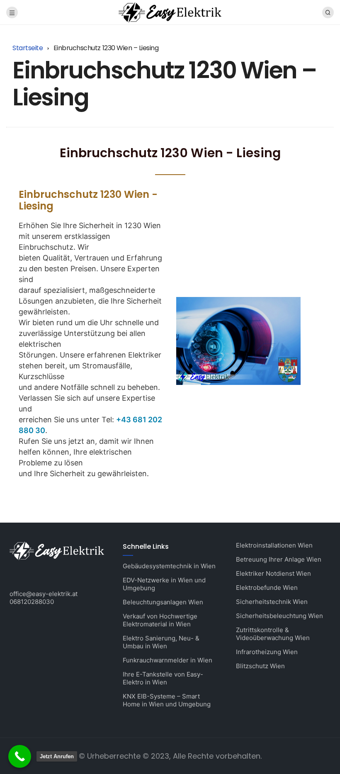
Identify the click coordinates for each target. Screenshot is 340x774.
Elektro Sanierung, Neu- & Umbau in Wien (161, 642)
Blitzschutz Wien (260, 666)
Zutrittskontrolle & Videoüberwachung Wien (273, 634)
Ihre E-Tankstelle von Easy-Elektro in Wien (163, 678)
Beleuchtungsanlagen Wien (163, 602)
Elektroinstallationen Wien (274, 545)
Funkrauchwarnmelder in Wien (167, 660)
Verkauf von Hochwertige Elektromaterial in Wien (160, 620)
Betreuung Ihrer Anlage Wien (278, 559)
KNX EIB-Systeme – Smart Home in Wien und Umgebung (167, 700)
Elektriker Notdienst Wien (273, 573)
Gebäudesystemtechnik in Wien (169, 566)
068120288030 (32, 602)
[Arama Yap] (328, 12)
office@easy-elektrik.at (44, 594)
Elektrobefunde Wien (267, 587)
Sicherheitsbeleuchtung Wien (279, 616)
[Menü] (12, 12)
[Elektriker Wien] (170, 11)
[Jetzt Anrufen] (19, 756)
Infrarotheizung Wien (267, 652)
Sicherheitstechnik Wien (272, 602)
